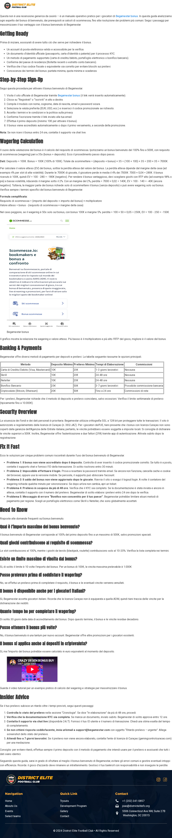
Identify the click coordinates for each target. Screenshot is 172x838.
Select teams (13, 816)
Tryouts (64, 801)
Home (8, 801)
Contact (64, 816)
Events (9, 811)
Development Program (73, 806)
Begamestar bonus (127, 16)
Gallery (64, 811)
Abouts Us (11, 806)
